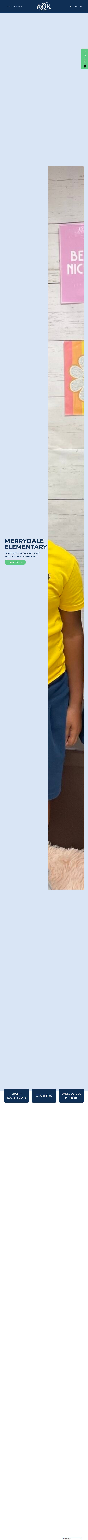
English (67, 1538)
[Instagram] (81, 6)
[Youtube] (76, 6)
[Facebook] (71, 6)
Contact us (85, 56)
